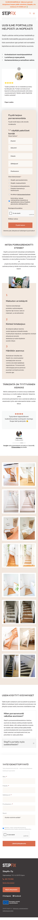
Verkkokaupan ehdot (8, 911)
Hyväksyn (20, 194)
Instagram (7, 896)
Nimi (5, 777)
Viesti (4, 813)
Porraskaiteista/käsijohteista (20, 186)
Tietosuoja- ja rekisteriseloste (20, 908)
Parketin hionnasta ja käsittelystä (17, 189)
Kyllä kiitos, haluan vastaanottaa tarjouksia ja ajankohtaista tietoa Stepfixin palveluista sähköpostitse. (20, 201)
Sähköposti (7, 795)
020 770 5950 (9, 879)
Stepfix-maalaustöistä (18, 183)
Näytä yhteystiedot (8, 883)
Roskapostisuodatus (15, 208)
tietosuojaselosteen (23, 194)
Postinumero (8, 804)
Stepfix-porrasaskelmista (19, 180)
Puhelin (6, 786)
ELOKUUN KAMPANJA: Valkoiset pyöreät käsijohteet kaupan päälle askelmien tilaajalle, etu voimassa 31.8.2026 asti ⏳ (19, 4)
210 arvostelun (15, 447)
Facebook (17, 896)
